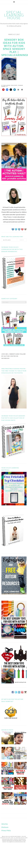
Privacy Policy (6, 830)
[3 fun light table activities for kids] (20, 784)
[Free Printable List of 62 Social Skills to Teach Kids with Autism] (7, 784)
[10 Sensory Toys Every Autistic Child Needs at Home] (7, 769)
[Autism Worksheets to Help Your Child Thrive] (20, 754)
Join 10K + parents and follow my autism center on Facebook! (13, 356)
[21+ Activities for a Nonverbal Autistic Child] (20, 739)
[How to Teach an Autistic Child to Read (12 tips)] (7, 799)
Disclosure (4, 827)
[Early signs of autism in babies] (7, 754)
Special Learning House (14, 15)
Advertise (4, 824)
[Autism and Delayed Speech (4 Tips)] (20, 769)
